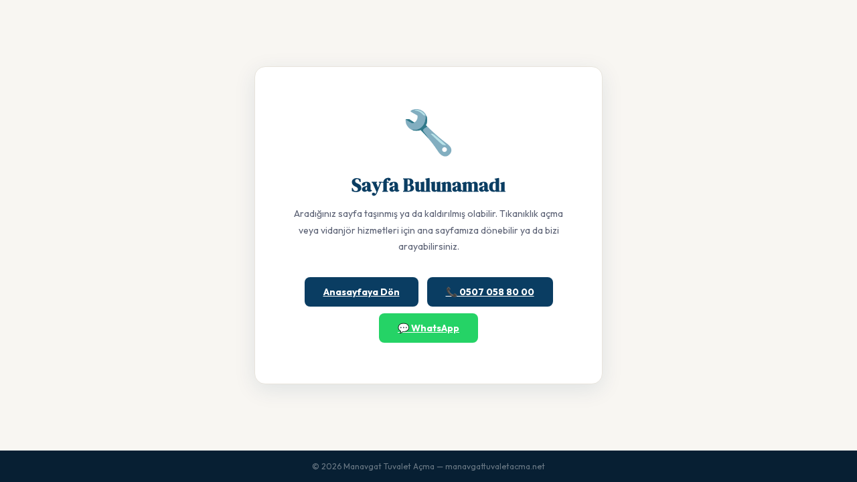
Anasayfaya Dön (361, 292)
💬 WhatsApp (428, 328)
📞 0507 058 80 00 (490, 292)
